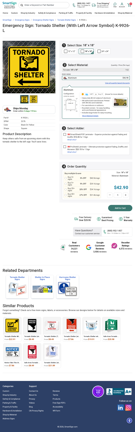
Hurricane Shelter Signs (67, 278)
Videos (32, 403)
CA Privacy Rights (36, 411)
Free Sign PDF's (59, 403)
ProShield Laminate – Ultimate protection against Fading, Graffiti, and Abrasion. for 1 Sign (97, 148)
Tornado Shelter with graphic (94, 336)
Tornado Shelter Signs (17, 278)
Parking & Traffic (66, 13)
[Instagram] (128, 407)
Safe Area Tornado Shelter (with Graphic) (39, 363)
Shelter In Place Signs (42, 278)
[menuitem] (5, 13)
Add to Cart (120, 208)
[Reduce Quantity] (109, 195)
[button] (115, 5)
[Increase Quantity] (125, 195)
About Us (33, 395)
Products (56, 399)
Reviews (56, 391)
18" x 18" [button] (88, 51)
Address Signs (9, 419)
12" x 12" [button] (71, 51)
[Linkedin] (120, 407)
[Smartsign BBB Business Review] (119, 391)
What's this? (72, 140)
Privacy (32, 399)
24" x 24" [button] (105, 51)
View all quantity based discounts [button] (117, 83)
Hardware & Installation (105, 13)
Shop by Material (125, 13)
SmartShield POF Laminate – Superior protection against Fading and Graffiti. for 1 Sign (97, 135)
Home (5, 13)
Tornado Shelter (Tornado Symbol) (57, 336)
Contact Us (33, 391)
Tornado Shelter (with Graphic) (35, 336)
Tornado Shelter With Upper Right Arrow (19, 336)
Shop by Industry (28, 13)
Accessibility (58, 407)
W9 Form (56, 411)
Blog (31, 407)
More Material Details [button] (90, 116)
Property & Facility (84, 13)
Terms (55, 395)
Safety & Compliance (47, 13)
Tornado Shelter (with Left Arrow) (76, 336)
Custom (14, 13)
